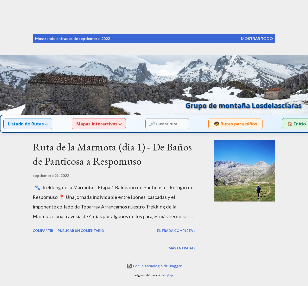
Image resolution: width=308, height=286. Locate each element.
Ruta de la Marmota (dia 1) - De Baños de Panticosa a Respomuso (112, 154)
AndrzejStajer (166, 275)
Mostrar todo (257, 38)
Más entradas (182, 248)
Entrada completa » (176, 230)
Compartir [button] (43, 230)
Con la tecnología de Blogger (157, 266)
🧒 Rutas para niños (235, 124)
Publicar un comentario (81, 230)
